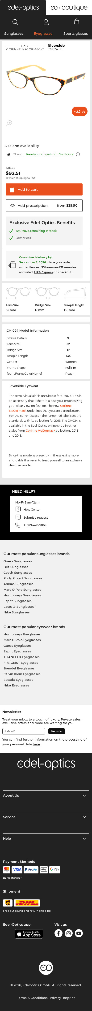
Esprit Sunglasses (18, 601)
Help (7, 838)
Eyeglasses (43, 33)
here (36, 744)
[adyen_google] (54, 869)
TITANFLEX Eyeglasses (22, 657)
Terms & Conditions (32, 998)
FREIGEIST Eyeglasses (21, 662)
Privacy (55, 998)
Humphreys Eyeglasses (22, 634)
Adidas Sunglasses (18, 584)
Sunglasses (13, 33)
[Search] (15, 22)
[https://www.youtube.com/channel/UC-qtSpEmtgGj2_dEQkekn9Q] (79, 934)
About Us (11, 795)
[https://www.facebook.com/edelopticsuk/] (58, 934)
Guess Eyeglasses (18, 645)
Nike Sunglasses (17, 612)
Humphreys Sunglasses (22, 595)
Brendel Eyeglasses (19, 668)
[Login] (46, 22)
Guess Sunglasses (18, 561)
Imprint (69, 998)
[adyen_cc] (6, 869)
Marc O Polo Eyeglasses (22, 640)
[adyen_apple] (44, 869)
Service (9, 817)
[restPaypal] (31, 869)
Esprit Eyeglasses (17, 651)
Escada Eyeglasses (18, 679)
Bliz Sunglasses (16, 567)
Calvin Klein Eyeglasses (22, 674)
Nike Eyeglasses (16, 685)
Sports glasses (75, 33)
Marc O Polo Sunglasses (22, 589)
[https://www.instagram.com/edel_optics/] (69, 934)
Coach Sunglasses (18, 572)
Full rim (70, 367)
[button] (23, 7)
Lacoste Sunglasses (19, 606)
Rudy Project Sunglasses (23, 578)
